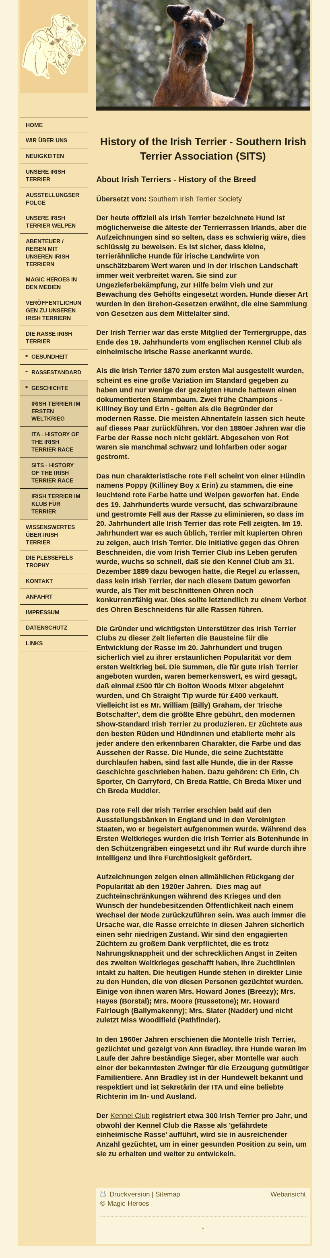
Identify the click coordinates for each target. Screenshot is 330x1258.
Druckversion (129, 1194)
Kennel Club (130, 1116)
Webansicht (288, 1194)
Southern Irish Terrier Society (195, 199)
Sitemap (167, 1194)
